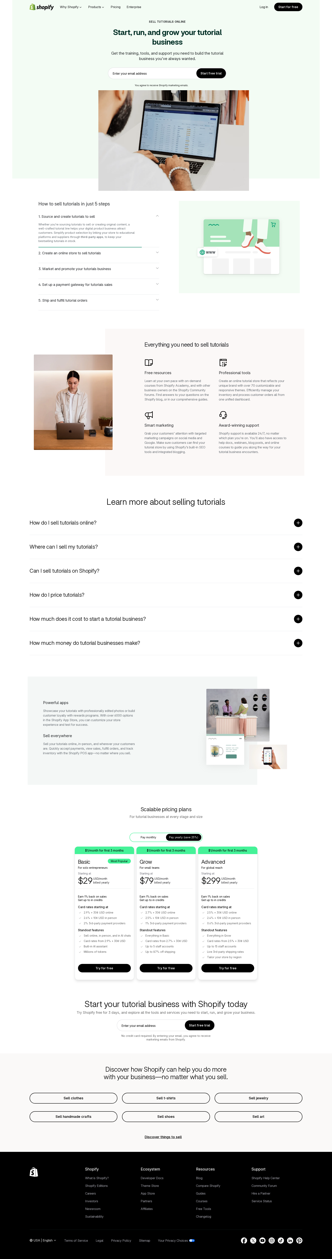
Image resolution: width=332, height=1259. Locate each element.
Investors (91, 1201)
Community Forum (264, 1186)
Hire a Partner (260, 1193)
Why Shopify (69, 7)
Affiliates (147, 1209)
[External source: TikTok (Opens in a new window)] (281, 1240)
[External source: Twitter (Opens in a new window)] (253, 1240)
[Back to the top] (34, 1172)
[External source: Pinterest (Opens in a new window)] (299, 1240)
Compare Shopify (208, 1186)
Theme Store (150, 1186)
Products (94, 7)
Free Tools (203, 1209)
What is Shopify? (97, 1178)
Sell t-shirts (166, 1098)
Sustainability (94, 1216)
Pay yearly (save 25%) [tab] (183, 837)
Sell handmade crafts (73, 1117)
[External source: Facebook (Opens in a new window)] (244, 1240)
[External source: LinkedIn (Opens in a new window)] (290, 1240)
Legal (99, 1240)
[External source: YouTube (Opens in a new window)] (262, 1240)
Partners (146, 1201)
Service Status (261, 1201)
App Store (148, 1193)
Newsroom (92, 1209)
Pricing (115, 7)
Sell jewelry (258, 1098)
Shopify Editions (96, 1186)
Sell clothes (73, 1098)
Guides (201, 1193)
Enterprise (134, 7)
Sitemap (144, 1240)
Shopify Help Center (265, 1178)
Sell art (258, 1117)
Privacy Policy (121, 1240)
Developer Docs (152, 1178)
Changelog (203, 1216)
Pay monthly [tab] (148, 837)
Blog (199, 1178)
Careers (90, 1193)
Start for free (288, 7)
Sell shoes (166, 1117)
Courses (202, 1201)
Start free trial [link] (211, 73)
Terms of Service (76, 1240)
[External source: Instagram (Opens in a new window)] (272, 1240)
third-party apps (92, 237)
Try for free (104, 968)
